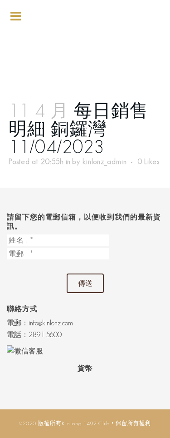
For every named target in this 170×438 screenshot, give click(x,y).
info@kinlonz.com (51, 323)
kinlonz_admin (105, 161)
